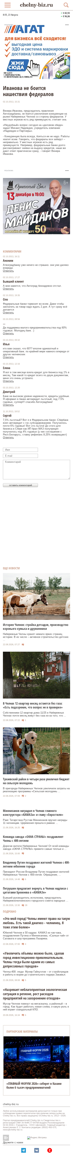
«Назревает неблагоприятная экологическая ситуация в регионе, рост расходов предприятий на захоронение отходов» (35, 993)
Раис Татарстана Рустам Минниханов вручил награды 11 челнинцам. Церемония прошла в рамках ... (35, 821)
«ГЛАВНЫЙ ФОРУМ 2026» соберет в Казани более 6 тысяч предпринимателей (34, 1085)
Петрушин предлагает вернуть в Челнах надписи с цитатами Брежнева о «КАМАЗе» (35, 890)
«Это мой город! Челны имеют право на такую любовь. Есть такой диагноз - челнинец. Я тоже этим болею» (36, 922)
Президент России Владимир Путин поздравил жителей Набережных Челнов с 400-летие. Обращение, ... (36, 873)
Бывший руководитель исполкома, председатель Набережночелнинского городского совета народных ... (35, 899)
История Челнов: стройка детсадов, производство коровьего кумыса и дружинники (35, 627)
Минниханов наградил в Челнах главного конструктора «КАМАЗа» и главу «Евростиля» (33, 813)
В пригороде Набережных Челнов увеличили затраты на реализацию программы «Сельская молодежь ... (36, 790)
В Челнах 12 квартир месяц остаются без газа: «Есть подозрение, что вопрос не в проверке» (33, 705)
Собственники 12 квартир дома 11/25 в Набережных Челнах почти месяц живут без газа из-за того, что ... (34, 714)
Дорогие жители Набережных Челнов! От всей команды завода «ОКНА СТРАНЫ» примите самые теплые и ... (36, 847)
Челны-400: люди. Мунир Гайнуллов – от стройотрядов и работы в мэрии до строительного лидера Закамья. (35, 973)
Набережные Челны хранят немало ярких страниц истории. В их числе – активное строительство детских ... (36, 637)
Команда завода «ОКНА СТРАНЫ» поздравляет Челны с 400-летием (33, 839)
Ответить (8, 270)
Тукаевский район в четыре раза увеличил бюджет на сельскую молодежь (36, 781)
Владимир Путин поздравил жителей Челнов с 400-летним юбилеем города (36, 864)
